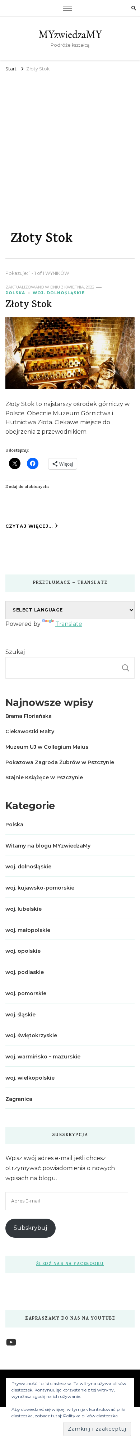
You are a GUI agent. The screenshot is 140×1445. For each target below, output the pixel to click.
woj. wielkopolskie (30, 1078)
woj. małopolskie (27, 930)
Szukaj (15, 651)
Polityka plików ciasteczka (90, 1415)
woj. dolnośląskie (59, 293)
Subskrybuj (30, 1227)
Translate (68, 623)
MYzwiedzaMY (70, 34)
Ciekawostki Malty (29, 731)
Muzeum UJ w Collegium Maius (46, 747)
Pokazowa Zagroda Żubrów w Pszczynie (59, 762)
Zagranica (18, 1099)
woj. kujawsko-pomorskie (39, 888)
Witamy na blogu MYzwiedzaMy (47, 845)
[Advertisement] (70, 147)
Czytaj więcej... (29, 526)
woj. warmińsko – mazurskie (42, 1056)
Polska (15, 293)
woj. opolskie (23, 951)
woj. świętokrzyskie (31, 1035)
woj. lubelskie (23, 909)
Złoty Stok (28, 305)
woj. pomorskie (25, 993)
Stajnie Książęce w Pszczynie (44, 777)
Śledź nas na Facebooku (70, 1264)
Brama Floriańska (28, 716)
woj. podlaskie (24, 972)
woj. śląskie (20, 1014)
